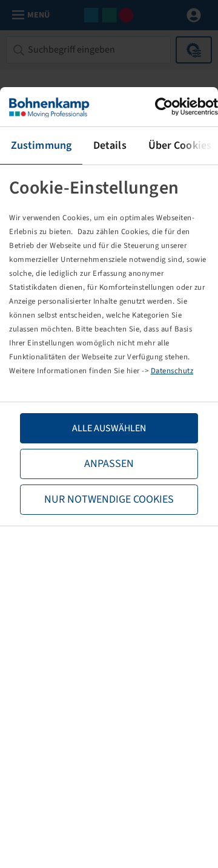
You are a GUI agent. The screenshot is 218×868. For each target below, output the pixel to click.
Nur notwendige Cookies (109, 499)
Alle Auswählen (109, 428)
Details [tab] (110, 145)
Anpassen (109, 463)
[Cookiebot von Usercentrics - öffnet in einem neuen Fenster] (165, 106)
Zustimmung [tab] (41, 145)
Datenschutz (172, 370)
